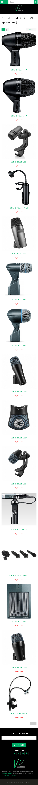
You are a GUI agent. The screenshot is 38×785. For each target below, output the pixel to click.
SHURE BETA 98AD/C (19, 713)
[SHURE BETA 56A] (19, 279)
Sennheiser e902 (19, 667)
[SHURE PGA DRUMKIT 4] (19, 555)
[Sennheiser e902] (19, 647)
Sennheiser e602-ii (19, 253)
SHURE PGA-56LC (19, 69)
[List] (7, 29)
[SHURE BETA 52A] (19, 325)
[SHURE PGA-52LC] (19, 95)
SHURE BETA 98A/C (19, 529)
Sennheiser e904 (19, 483)
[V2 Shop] (19, 8)
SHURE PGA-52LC (19, 115)
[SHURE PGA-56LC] (19, 49)
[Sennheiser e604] (19, 141)
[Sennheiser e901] (19, 417)
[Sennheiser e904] (19, 463)
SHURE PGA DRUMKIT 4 (19, 575)
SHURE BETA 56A (19, 299)
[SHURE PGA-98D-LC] (19, 187)
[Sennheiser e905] (19, 371)
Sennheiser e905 (19, 391)
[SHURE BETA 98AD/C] (19, 693)
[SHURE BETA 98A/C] (19, 509)
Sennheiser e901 (19, 437)
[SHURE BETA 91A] (19, 601)
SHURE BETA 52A (19, 345)
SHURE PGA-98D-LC (19, 207)
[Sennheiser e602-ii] (19, 233)
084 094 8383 (7, 773)
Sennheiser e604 (19, 161)
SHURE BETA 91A (19, 621)
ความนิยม (30, 30)
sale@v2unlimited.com (9, 775)
